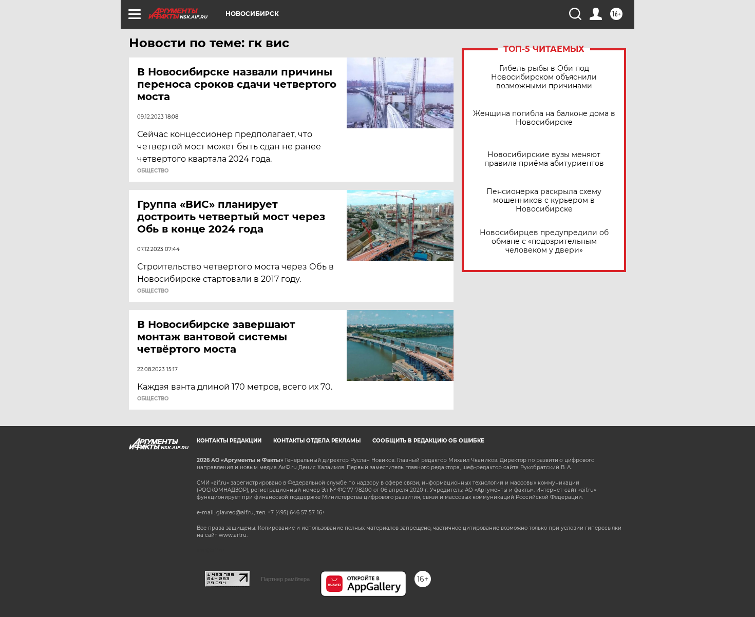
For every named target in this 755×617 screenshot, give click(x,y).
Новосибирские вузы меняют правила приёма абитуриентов (544, 159)
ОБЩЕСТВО (152, 170)
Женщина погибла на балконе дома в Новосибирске (544, 118)
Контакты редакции (229, 440)
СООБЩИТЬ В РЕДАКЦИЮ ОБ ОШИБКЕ (428, 440)
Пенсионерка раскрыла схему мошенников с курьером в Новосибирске (543, 200)
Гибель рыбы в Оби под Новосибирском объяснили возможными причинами (544, 77)
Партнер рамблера (285, 579)
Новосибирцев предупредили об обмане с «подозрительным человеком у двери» (544, 241)
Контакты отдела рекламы (317, 440)
